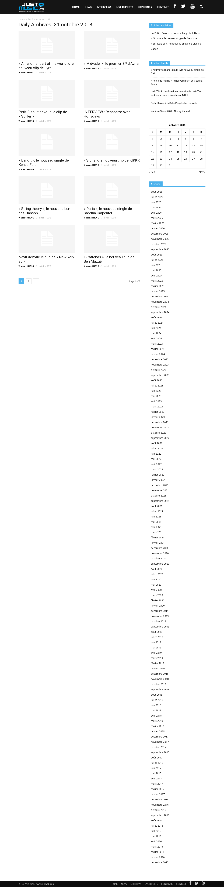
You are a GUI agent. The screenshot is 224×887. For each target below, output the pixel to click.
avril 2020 (156, 590)
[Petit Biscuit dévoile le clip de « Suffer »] (47, 94)
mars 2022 (157, 469)
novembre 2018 (160, 679)
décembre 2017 (160, 736)
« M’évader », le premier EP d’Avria (111, 63)
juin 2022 (156, 453)
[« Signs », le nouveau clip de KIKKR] (112, 142)
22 (152, 158)
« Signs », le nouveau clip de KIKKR (112, 160)
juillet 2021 (157, 511)
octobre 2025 (158, 244)
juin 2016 (156, 831)
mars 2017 (157, 783)
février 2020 (157, 600)
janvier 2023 (158, 417)
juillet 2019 (157, 637)
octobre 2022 (158, 432)
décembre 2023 (160, 359)
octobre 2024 (158, 307)
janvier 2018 (158, 731)
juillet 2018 (157, 700)
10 (170, 145)
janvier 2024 (158, 354)
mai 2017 (156, 773)
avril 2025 (156, 275)
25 (178, 158)
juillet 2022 (157, 448)
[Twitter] (196, 884)
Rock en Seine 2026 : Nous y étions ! (170, 111)
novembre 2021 (160, 490)
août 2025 (156, 254)
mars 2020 (157, 595)
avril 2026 (156, 212)
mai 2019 (156, 647)
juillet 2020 (157, 574)
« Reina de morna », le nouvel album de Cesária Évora (176, 82)
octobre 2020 (158, 558)
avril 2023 (156, 401)
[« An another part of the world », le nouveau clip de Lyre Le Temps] (47, 45)
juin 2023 (156, 390)
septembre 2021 (160, 500)
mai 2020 (156, 584)
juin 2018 (156, 705)
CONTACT (163, 7)
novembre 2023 (160, 364)
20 (193, 152)
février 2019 (157, 663)
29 (152, 165)
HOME (76, 7)
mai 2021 (156, 521)
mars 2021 (157, 532)
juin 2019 (156, 642)
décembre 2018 (160, 673)
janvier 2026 (158, 228)
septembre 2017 (160, 752)
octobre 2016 (158, 810)
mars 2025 (157, 280)
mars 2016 (157, 846)
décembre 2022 (160, 422)
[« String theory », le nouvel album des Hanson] (47, 190)
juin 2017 (156, 768)
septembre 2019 (160, 626)
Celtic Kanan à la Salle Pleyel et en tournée (174, 103)
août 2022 (156, 443)
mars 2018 (157, 720)
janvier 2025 (158, 291)
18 (178, 152)
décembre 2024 (160, 296)
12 (185, 145)
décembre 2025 (160, 233)
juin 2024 (156, 328)
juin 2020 (156, 579)
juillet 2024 (157, 322)
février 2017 (157, 789)
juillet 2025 (157, 259)
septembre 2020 (160, 563)
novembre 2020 (160, 553)
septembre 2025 (160, 249)
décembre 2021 (160, 485)
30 (161, 165)
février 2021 (157, 537)
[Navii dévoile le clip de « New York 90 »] (47, 239)
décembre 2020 (160, 548)
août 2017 (156, 757)
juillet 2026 (157, 197)
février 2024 (157, 349)
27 (193, 158)
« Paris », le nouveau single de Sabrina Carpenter (108, 211)
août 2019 (156, 631)
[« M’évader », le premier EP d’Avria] (112, 45)
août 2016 (156, 820)
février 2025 (157, 286)
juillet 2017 (157, 762)
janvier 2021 (158, 542)
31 (170, 165)
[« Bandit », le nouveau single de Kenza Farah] (47, 142)
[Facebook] (190, 884)
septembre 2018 (160, 689)
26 (185, 158)
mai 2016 (156, 836)
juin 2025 (156, 265)
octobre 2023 (158, 369)
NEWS (88, 7)
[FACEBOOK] (175, 7)
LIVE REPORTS (124, 7)
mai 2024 (156, 333)
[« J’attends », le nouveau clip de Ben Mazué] (112, 239)
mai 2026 (156, 207)
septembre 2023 (160, 375)
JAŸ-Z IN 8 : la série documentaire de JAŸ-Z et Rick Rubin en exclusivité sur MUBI (176, 93)
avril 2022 (156, 464)
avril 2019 (156, 652)
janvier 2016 (158, 857)
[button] (201, 7)
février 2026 (157, 223)
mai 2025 (156, 270)
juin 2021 (156, 516)
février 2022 (157, 474)
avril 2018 (156, 715)
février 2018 (157, 726)
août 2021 (156, 506)
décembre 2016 (160, 799)
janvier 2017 (158, 794)
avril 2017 (156, 778)
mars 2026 (157, 218)
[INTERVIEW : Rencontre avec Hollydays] (112, 94)
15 (152, 152)
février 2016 (157, 851)
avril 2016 (156, 841)
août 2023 (156, 380)
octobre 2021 (158, 495)
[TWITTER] (183, 7)
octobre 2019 (158, 621)
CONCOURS (145, 7)
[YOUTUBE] (192, 7)
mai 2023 (156, 396)
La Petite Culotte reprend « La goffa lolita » (175, 33)
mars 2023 (157, 406)
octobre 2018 (158, 684)
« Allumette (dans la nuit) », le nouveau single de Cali (177, 71)
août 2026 (156, 191)
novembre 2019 (160, 616)
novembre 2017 (160, 741)
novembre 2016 (160, 804)
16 (161, 152)
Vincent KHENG (26, 72)
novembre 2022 (160, 427)
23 (161, 158)
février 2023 (157, 411)
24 (170, 158)
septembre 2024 (160, 312)
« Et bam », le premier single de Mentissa (174, 38)
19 (185, 152)
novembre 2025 (160, 238)
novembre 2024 (160, 301)
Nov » (202, 172)
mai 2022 (156, 459)
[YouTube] (203, 884)
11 (178, 145)
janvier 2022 (158, 479)
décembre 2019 (160, 610)
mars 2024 (157, 343)
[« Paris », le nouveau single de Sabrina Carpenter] (112, 190)
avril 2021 (156, 527)
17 (170, 152)
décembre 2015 (160, 862)
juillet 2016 (157, 825)
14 (201, 145)
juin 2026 (156, 202)
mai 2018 (156, 710)
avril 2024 (156, 338)
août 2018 (156, 694)
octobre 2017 (158, 747)
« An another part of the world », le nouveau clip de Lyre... (46, 65)
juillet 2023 (157, 385)
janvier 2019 (158, 668)
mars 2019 (157, 658)
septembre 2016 (160, 815)
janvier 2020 (158, 605)
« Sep (152, 172)
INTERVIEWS (104, 7)
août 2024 (156, 317)
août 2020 (156, 569)
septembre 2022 (160, 438)
